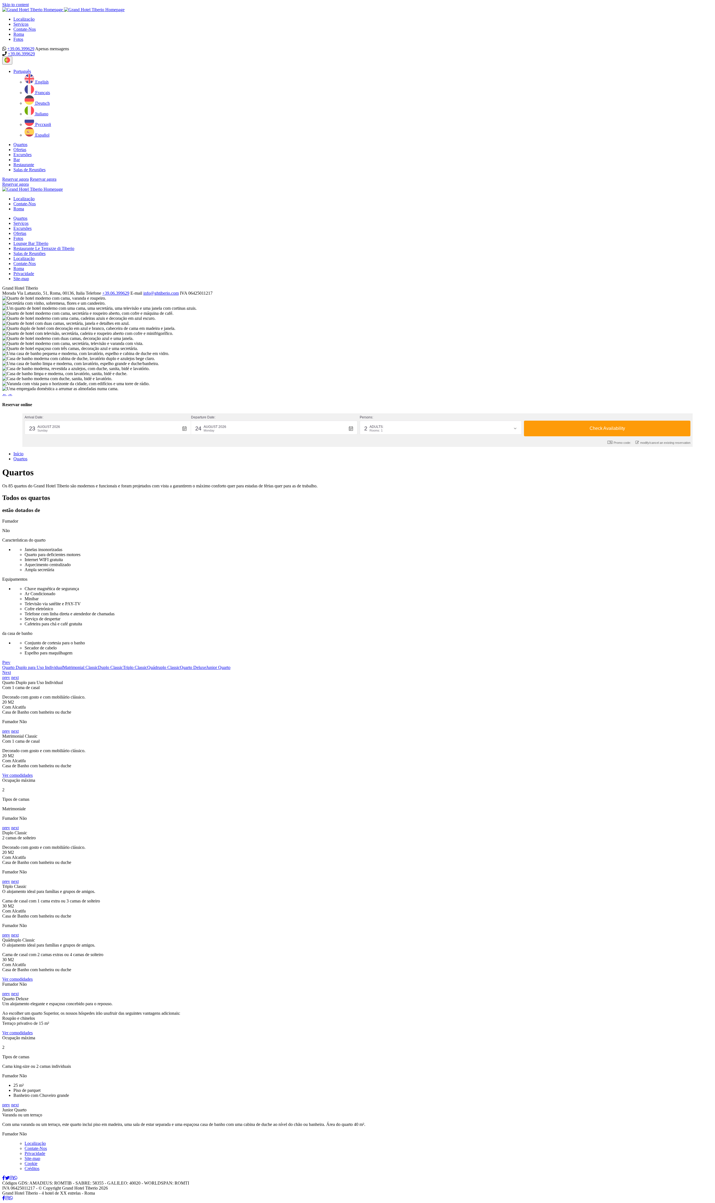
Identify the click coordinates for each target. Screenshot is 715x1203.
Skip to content (15, 4)
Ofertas (19, 149)
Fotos (18, 39)
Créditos (32, 1168)
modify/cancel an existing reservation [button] (665, 442)
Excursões (22, 154)
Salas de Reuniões (29, 169)
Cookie (31, 1163)
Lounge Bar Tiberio (30, 243)
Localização (24, 19)
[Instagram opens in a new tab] (11, 1178)
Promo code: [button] (622, 442)
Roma (18, 34)
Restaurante (23, 164)
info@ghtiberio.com (161, 293)
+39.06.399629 (20, 48)
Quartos (20, 144)
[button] (22, 71)
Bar (16, 159)
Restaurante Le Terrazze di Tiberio (43, 248)
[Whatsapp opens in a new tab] (15, 1178)
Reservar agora (15, 179)
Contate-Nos (24, 29)
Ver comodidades (17, 775)
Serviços (20, 24)
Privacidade (23, 273)
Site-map (21, 278)
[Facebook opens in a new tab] (3, 1178)
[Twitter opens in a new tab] (7, 1178)
